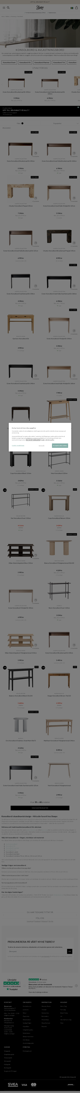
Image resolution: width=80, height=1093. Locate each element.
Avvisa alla (41, 445)
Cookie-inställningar (18, 445)
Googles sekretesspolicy (47, 440)
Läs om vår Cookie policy (33, 440)
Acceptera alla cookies (60, 445)
